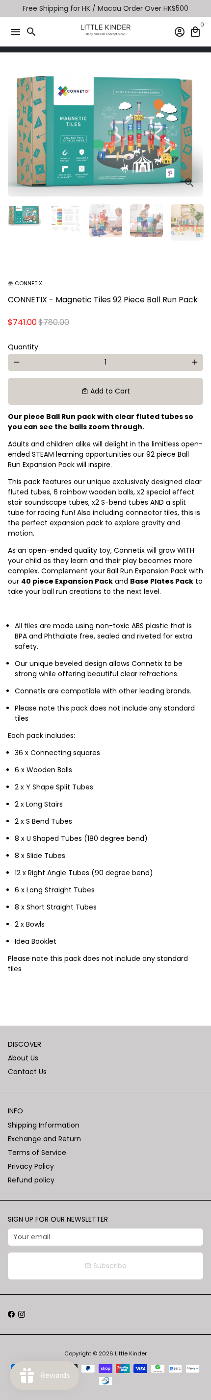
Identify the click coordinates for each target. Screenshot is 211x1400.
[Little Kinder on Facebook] (11, 1314)
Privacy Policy (31, 1166)
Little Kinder (131, 1353)
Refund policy (31, 1180)
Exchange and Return (44, 1139)
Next (194, 132)
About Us (23, 1058)
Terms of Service (37, 1152)
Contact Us (27, 1072)
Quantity (23, 347)
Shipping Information (43, 1125)
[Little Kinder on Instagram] (21, 1314)
